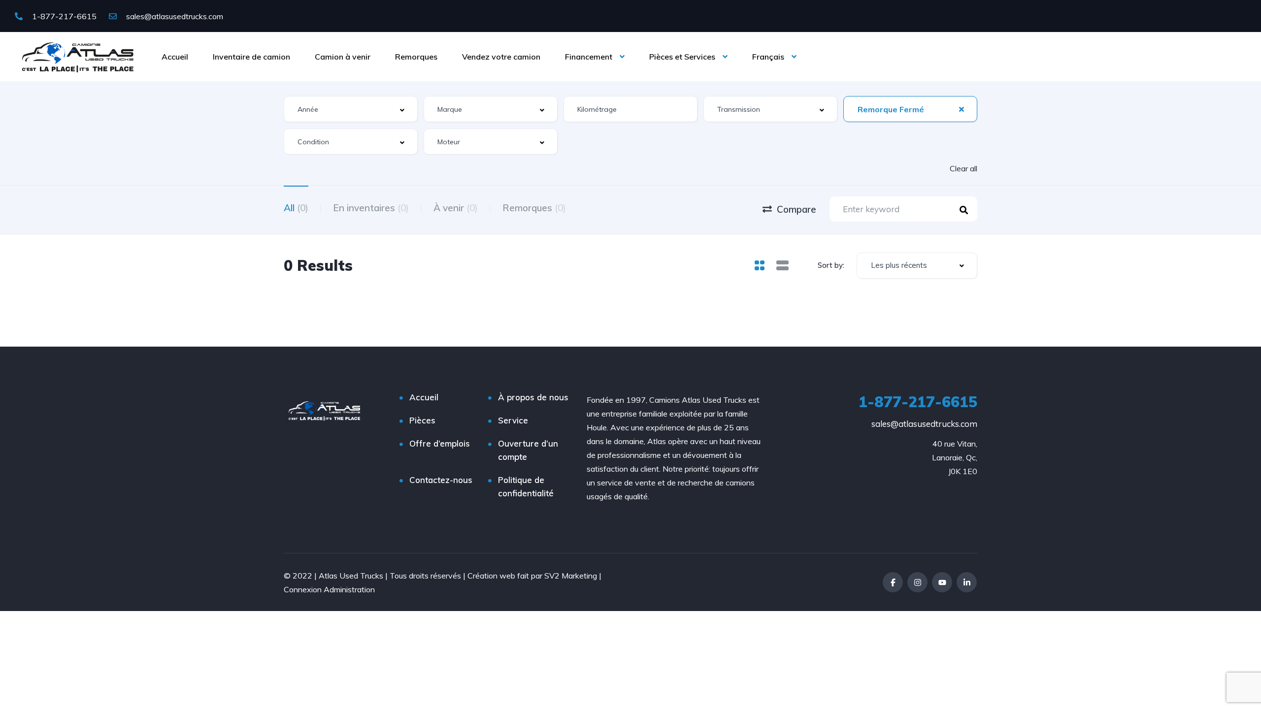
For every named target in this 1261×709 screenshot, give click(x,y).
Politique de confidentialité (526, 486)
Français (768, 57)
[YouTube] (942, 582)
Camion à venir (342, 57)
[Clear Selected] (961, 109)
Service (513, 420)
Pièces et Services (682, 57)
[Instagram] (917, 582)
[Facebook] (893, 582)
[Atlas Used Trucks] (78, 57)
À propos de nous (533, 397)
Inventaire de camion (251, 57)
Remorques (416, 57)
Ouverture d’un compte (528, 450)
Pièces (422, 420)
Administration (349, 589)
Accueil (175, 57)
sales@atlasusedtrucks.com (173, 16)
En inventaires (371, 208)
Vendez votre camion (501, 57)
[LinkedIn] (967, 582)
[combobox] (351, 109)
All (296, 208)
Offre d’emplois (439, 443)
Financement (588, 57)
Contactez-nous (440, 480)
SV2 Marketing (570, 575)
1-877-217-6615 (63, 16)
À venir (455, 208)
